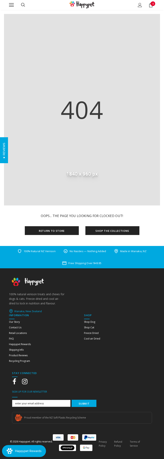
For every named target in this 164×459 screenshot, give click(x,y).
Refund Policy (118, 443)
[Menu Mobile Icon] (11, 5)
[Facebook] (14, 381)
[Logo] (82, 5)
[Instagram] (24, 381)
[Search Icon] (23, 5)
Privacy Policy (103, 443)
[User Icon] (140, 5)
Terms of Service (135, 443)
